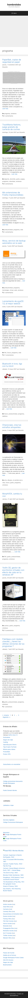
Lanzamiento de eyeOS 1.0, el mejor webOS (12, 302)
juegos (23, 179)
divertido (12, 179)
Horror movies (7, 923)
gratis (18, 179)
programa (7, 113)
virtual (11, 290)
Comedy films (7, 911)
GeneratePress (14, 995)
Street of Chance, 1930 (10, 886)
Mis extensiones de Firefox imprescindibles (12, 193)
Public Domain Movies (10, 790)
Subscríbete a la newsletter (11, 764)
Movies (20, 851)
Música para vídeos (9, 749)
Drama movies (7, 916)
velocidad (12, 181)
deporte (6, 179)
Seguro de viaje (8, 740)
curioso (6, 625)
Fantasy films (7, 919)
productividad (8, 229)
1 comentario (8, 707)
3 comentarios (8, 232)
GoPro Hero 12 (13, 735)
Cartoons (6, 909)
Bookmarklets (7, 965)
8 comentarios (8, 184)
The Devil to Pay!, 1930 (10, 872)
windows (13, 113)
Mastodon (6, 832)
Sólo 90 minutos (8, 960)
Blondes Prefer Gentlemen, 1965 (13, 875)
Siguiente (6, 717)
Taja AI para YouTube (9, 747)
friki (5, 352)
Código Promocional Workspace (13, 822)
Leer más (5, 108)
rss (14, 904)
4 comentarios (8, 116)
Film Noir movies (8, 921)
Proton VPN (6, 754)
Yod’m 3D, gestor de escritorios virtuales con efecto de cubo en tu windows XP (13, 571)
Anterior (5, 715)
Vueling (5, 742)
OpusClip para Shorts (9, 744)
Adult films (6, 907)
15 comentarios (9, 630)
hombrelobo (14, 4)
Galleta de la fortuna (9, 955)
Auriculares (6, 737)
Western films (7, 938)
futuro (9, 352)
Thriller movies (7, 935)
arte (5, 480)
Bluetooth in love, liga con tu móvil (12, 365)
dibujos (9, 480)
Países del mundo (8, 953)
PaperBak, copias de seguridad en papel (11, 60)
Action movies (7, 904)
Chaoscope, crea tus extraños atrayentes (11, 426)
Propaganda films (8, 928)
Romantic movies (8, 930)
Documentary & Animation (11, 914)
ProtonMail (6, 752)
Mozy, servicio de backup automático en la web (14, 242)
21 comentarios (9, 355)
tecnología (5, 290)
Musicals (6, 926)
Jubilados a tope (8, 805)
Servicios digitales (8, 820)
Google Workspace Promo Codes (13, 957)
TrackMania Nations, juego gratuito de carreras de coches (11, 127)
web (21, 229)
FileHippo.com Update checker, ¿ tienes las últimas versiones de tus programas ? (13, 642)
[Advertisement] (14, 30)
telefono (4, 416)
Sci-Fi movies (7, 933)
